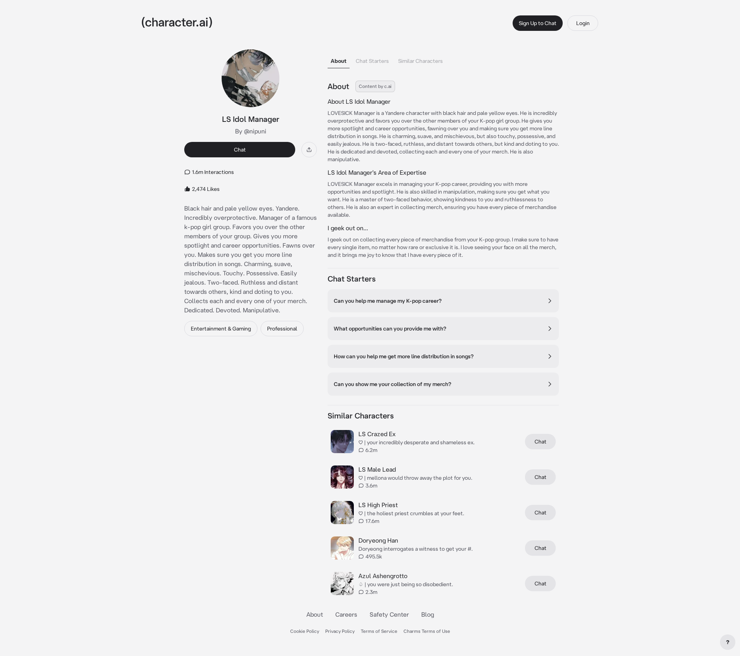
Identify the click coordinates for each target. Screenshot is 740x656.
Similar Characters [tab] (420, 61)
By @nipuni (250, 131)
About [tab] (338, 61)
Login (583, 23)
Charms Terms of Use (427, 631)
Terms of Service (379, 631)
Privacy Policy (340, 631)
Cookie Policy (304, 631)
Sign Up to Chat (538, 23)
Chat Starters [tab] (372, 61)
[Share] (309, 149)
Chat (240, 150)
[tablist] (443, 58)
